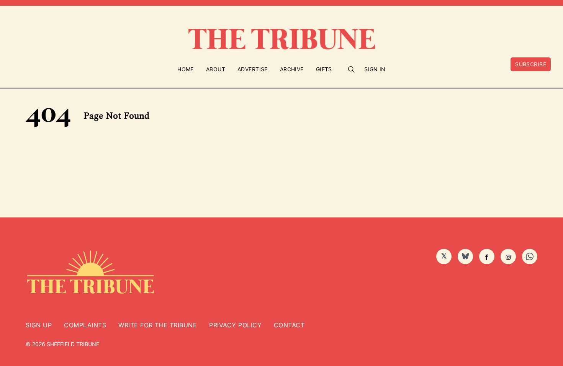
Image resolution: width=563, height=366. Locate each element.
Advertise (252, 69)
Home (185, 69)
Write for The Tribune (157, 325)
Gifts (324, 69)
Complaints (85, 325)
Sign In (375, 69)
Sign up (39, 325)
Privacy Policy (235, 325)
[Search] (351, 69)
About (215, 69)
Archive (292, 69)
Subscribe (530, 64)
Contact (289, 325)
